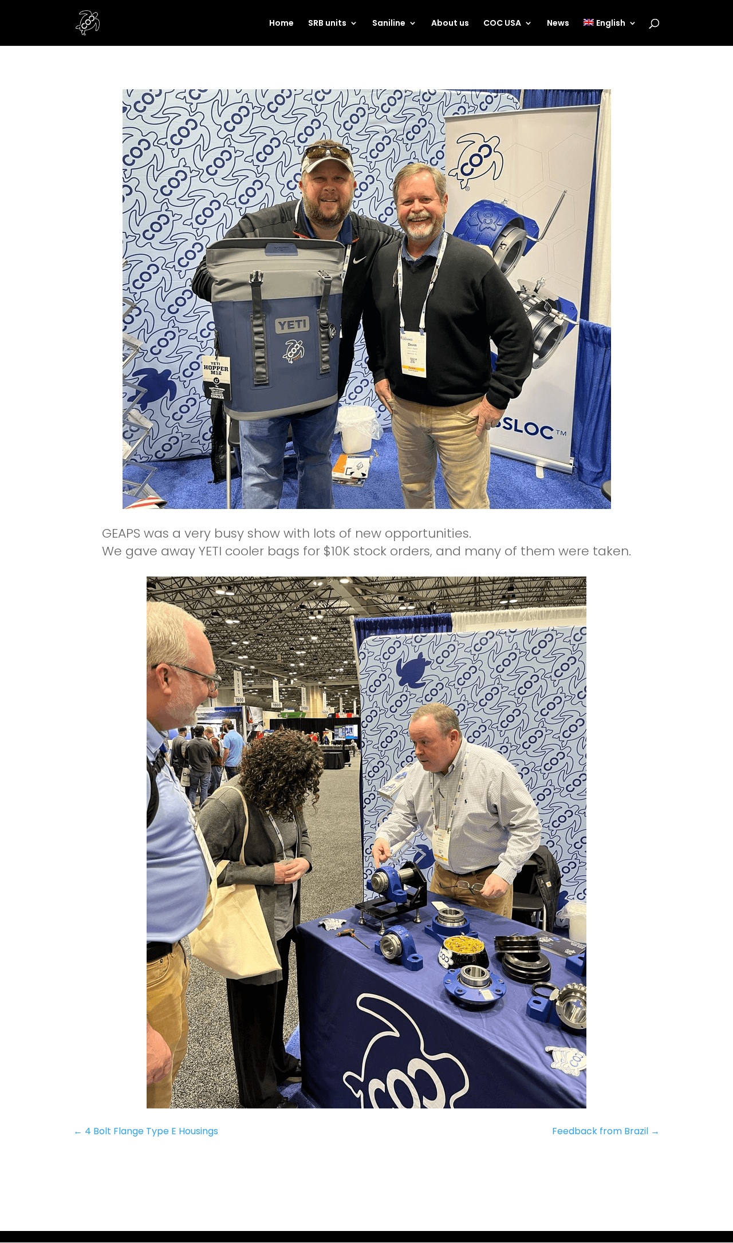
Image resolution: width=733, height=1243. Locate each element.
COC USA (502, 24)
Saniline (388, 24)
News (558, 24)
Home (281, 24)
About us (450, 24)
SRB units (327, 24)
